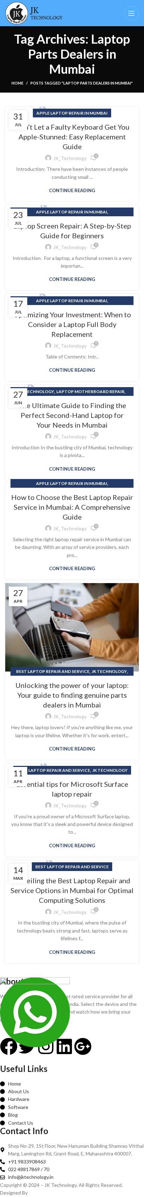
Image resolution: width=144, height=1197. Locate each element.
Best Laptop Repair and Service (52, 671)
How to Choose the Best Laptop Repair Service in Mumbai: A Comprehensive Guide (72, 507)
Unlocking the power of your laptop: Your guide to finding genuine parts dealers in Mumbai (72, 695)
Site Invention (44, 1193)
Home (17, 83)
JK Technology (36, 391)
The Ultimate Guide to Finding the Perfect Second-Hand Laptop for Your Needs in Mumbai (72, 415)
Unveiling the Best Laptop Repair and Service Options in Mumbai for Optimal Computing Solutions (72, 890)
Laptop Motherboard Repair (90, 391)
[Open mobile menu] (131, 13)
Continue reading (72, 190)
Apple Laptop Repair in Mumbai (72, 113)
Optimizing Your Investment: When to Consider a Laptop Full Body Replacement (72, 324)
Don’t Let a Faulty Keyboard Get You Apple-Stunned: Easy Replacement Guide (72, 137)
